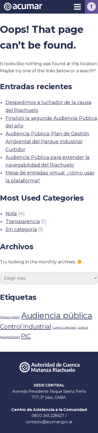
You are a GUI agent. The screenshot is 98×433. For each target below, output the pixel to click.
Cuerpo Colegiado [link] (64, 327)
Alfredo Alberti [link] (10, 317)
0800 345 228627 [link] (48, 415)
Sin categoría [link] (21, 229)
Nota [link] (11, 214)
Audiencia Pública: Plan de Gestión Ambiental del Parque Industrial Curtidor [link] (47, 141)
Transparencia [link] (22, 222)
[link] (91, 6)
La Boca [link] (83, 327)
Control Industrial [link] (25, 326)
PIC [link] (25, 335)
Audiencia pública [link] (56, 315)
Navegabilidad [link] (10, 337)
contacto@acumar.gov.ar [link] (49, 421)
